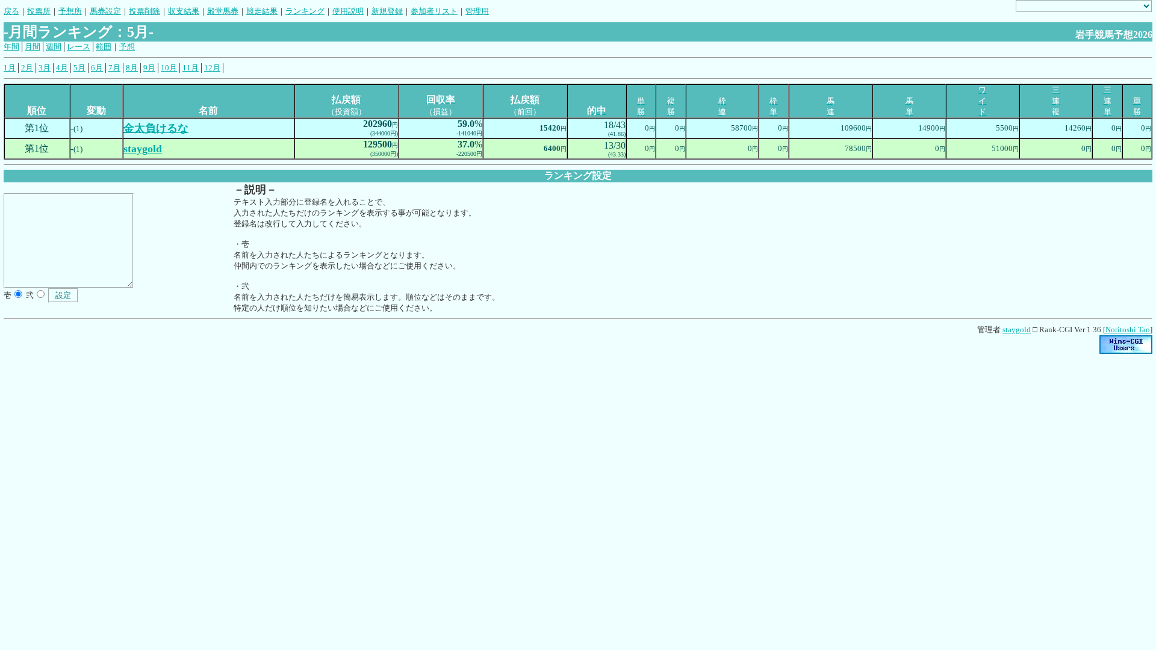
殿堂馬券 (222, 11)
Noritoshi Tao (1127, 329)
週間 (53, 46)
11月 (190, 67)
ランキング (305, 11)
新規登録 (387, 11)
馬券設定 (105, 11)
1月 (10, 67)
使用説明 (348, 11)
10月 (169, 67)
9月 (149, 67)
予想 (127, 46)
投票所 (39, 11)
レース (78, 46)
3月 (45, 67)
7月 (114, 67)
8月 (132, 67)
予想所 (70, 11)
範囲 (103, 46)
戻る (11, 11)
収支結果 (183, 11)
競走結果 (262, 11)
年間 (11, 46)
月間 (32, 46)
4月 (62, 67)
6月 (97, 67)
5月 (79, 67)
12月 (212, 67)
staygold (1016, 329)
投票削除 (144, 11)
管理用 (477, 11)
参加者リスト (434, 11)
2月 (27, 67)
